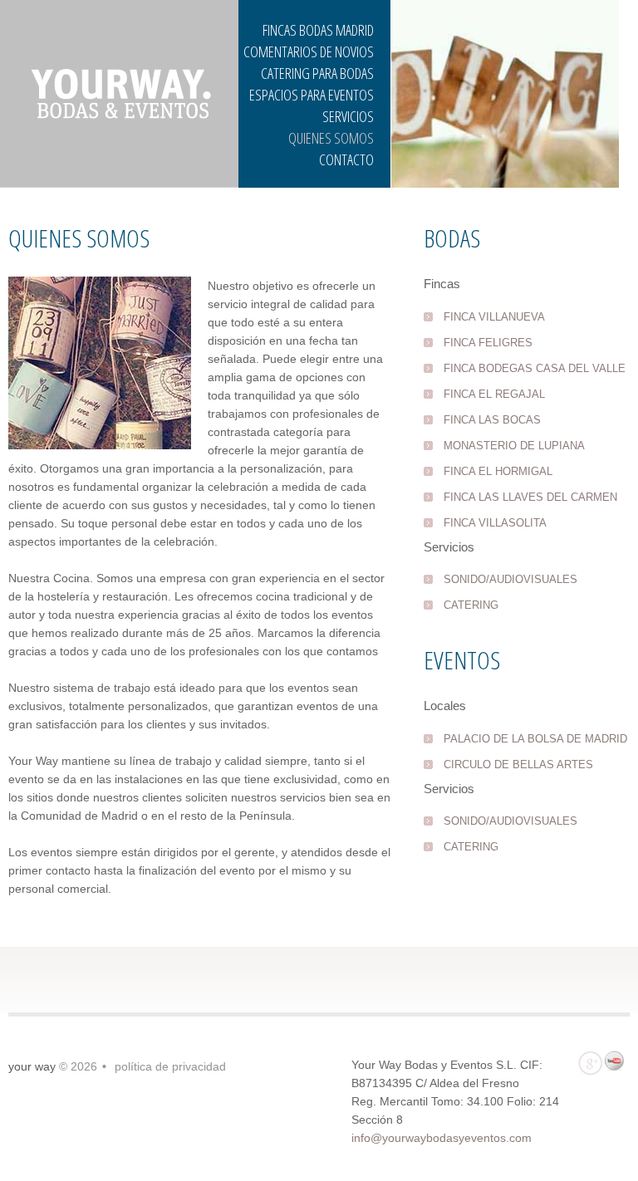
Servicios (348, 116)
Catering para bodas (317, 73)
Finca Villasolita (495, 523)
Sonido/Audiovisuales (510, 579)
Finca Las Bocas (492, 420)
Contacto (346, 159)
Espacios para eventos (311, 95)
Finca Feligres (488, 342)
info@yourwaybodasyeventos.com (441, 1137)
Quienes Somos (331, 138)
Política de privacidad (170, 1066)
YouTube (617, 1063)
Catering (471, 605)
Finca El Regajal (494, 394)
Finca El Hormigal (498, 471)
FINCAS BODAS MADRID (318, 30)
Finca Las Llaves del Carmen (530, 497)
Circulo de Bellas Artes (518, 764)
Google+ (590, 1063)
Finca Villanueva (494, 317)
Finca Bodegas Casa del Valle (535, 368)
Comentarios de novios (308, 51)
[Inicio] (119, 94)
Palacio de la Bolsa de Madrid (535, 739)
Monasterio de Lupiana (514, 445)
